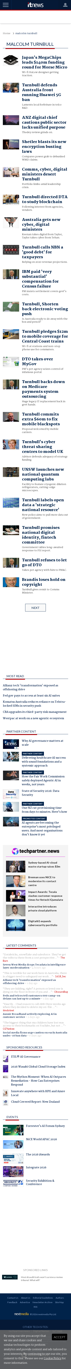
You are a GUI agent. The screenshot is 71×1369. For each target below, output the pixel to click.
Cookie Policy (52, 1358)
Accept (59, 1337)
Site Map (59, 1302)
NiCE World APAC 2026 (41, 1140)
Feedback (12, 1302)
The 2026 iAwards (38, 1155)
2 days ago (34, 1017)
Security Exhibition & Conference (40, 1183)
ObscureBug (61, 991)
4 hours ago (39, 968)
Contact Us (12, 1297)
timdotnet (8, 1010)
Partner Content (21, 731)
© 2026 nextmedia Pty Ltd (43, 1314)
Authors (60, 1297)
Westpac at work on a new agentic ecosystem (33, 719)
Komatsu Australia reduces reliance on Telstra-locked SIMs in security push (34, 704)
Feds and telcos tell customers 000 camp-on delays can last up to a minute (31, 997)
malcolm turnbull (26, 33)
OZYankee (8, 1028)
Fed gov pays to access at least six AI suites (31, 696)
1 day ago (32, 983)
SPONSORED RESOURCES (24, 1047)
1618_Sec (60, 976)
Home (6, 33)
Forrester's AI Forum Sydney (45, 1126)
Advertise (25, 1302)
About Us (25, 1297)
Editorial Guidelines (43, 1297)
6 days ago (35, 1036)
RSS (35, 1306)
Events (12, 1117)
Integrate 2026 (36, 1168)
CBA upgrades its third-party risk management (35, 712)
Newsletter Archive (42, 1302)
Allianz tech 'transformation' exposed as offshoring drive (30, 688)
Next (35, 607)
